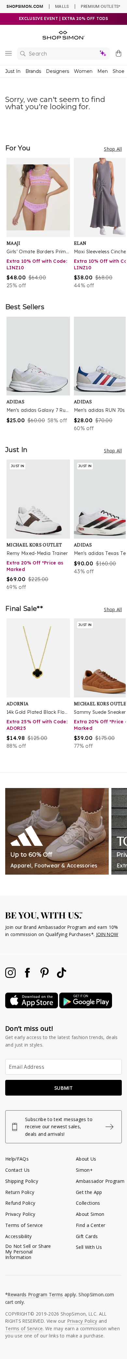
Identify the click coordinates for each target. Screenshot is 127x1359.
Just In (13, 71)
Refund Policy (20, 1203)
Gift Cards (87, 1236)
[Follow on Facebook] (28, 976)
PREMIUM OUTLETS (100, 6)
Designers (57, 71)
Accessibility (18, 1236)
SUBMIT (63, 1088)
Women (83, 71)
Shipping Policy (21, 1181)
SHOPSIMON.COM (25, 6)
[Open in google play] (85, 1006)
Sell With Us (89, 1247)
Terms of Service (24, 1225)
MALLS (62, 6)
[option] (40, 223)
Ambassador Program (100, 1181)
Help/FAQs (17, 1159)
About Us (86, 1159)
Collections (88, 1203)
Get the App (89, 1192)
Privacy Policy (20, 1214)
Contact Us (17, 1170)
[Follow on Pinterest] (45, 976)
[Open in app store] (32, 1006)
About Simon (90, 1214)
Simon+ (84, 1170)
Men (102, 71)
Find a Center (90, 1225)
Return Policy (19, 1192)
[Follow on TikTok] (61, 976)
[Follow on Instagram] (11, 976)
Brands (33, 71)
